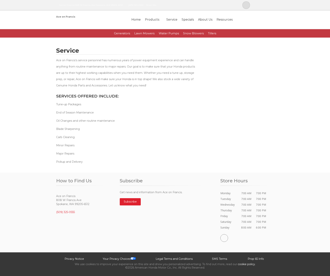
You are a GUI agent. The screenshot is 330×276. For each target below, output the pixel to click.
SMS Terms (219, 259)
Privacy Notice (74, 259)
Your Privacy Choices (116, 259)
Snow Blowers (193, 33)
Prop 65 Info (256, 259)
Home (136, 19)
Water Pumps (169, 33)
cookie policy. (247, 264)
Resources (225, 19)
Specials (188, 19)
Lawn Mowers (144, 33)
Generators (122, 33)
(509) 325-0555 (135, 5)
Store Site (151, 5)
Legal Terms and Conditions (174, 259)
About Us (205, 19)
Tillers (212, 33)
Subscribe (130, 201)
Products (152, 19)
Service (171, 19)
